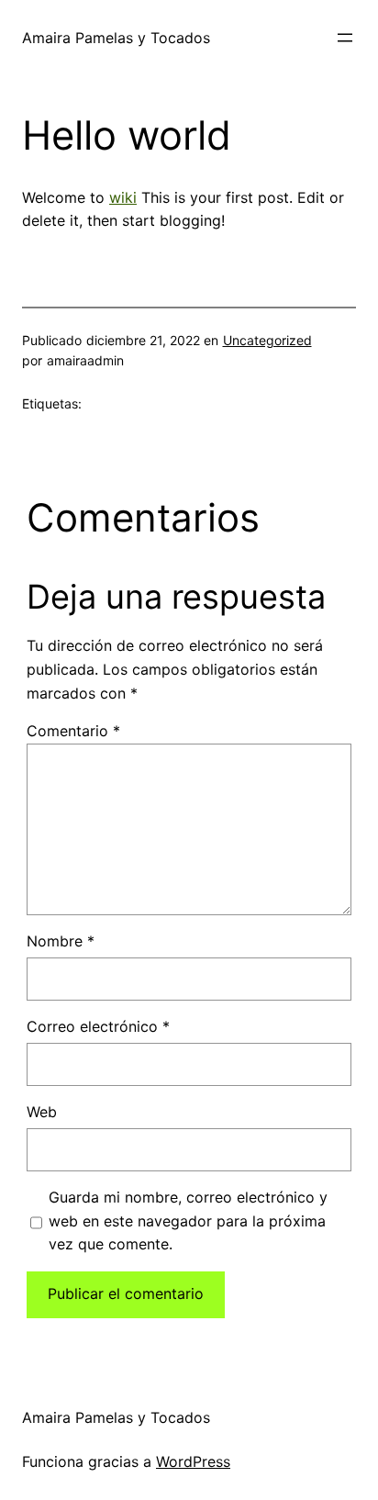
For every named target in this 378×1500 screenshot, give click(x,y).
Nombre (60, 941)
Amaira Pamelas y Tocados (116, 37)
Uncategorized (267, 340)
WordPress (193, 1461)
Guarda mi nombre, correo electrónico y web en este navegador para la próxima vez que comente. (188, 1220)
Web (42, 1112)
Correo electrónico (98, 1026)
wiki (123, 197)
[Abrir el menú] (345, 38)
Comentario (73, 731)
